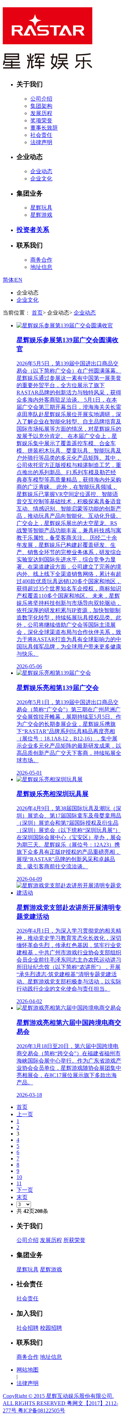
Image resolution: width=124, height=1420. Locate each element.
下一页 (25, 1190)
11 (19, 1183)
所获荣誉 (74, 1240)
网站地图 (28, 1370)
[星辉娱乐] (47, 65)
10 (19, 1177)
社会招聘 (28, 1328)
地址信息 (41, 267)
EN (18, 280)
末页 (22, 1197)
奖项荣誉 (41, 120)
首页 (37, 313)
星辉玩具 (41, 208)
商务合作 (41, 260)
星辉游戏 (41, 215)
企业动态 (41, 171)
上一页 (25, 1114)
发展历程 (41, 113)
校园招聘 (51, 1328)
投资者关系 (33, 229)
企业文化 (41, 178)
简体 (8, 280)
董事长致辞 (44, 128)
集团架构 (41, 106)
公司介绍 (41, 99)
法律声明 (41, 142)
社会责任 (41, 135)
